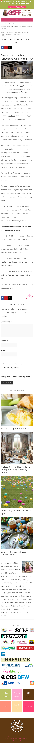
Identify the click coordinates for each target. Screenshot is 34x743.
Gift (21, 86)
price (16, 92)
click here (9, 288)
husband (11, 576)
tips (9, 177)
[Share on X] (10, 47)
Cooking (30, 236)
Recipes (28, 707)
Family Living (17, 706)
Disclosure (9, 34)
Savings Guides (5, 694)
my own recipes (26, 140)
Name (4, 341)
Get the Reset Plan (17, 7)
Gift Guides (28, 694)
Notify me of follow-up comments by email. (11, 365)
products (11, 116)
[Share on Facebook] (2, 47)
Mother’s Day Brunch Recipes (16, 428)
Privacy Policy (17, 740)
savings (20, 190)
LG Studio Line (10, 109)
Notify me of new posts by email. (16, 377)
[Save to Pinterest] (6, 47)
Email (4, 350)
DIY (5, 707)
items (23, 136)
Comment (6, 322)
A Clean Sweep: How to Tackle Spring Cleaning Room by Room (16, 470)
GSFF (17, 12)
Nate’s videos (15, 173)
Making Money (17, 694)
